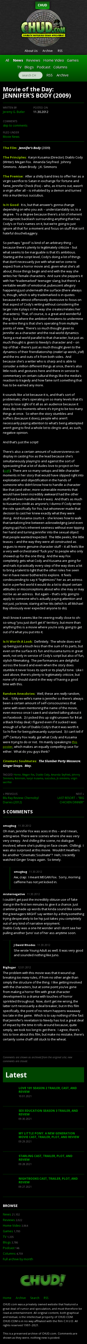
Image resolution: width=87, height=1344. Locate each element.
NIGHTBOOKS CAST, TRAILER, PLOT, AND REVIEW (48, 1181)
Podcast (44, 67)
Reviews (33, 60)
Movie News (11, 137)
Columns (60, 67)
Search (34, 1298)
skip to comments (15, 125)
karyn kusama (35, 778)
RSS (60, 51)
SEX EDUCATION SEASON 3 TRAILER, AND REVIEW (48, 1113)
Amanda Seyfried (60, 774)
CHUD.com (43, 1281)
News (18, 60)
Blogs (29, 67)
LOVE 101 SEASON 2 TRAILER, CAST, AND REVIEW (48, 1090)
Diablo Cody (43, 774)
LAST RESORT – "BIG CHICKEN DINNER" (71, 800)
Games (73, 60)
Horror (17, 774)
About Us (31, 51)
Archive (48, 51)
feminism (20, 778)
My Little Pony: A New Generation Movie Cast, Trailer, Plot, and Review (49, 1135)
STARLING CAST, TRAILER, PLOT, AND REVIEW (45, 1158)
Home (7, 1298)
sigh (7, 470)
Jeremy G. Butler (14, 112)
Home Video (53, 60)
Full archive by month (18, 1259)
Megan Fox (28, 774)
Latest (16, 1074)
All (7, 60)
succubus (50, 778)
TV (19, 67)
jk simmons (63, 778)
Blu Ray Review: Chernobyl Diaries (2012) (21, 800)
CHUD (42, 5)
